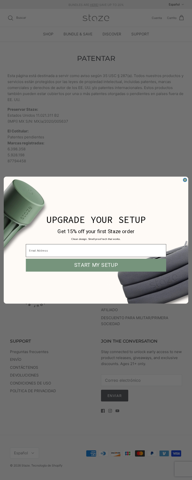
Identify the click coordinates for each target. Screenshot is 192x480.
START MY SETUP (96, 265)
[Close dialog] (185, 180)
